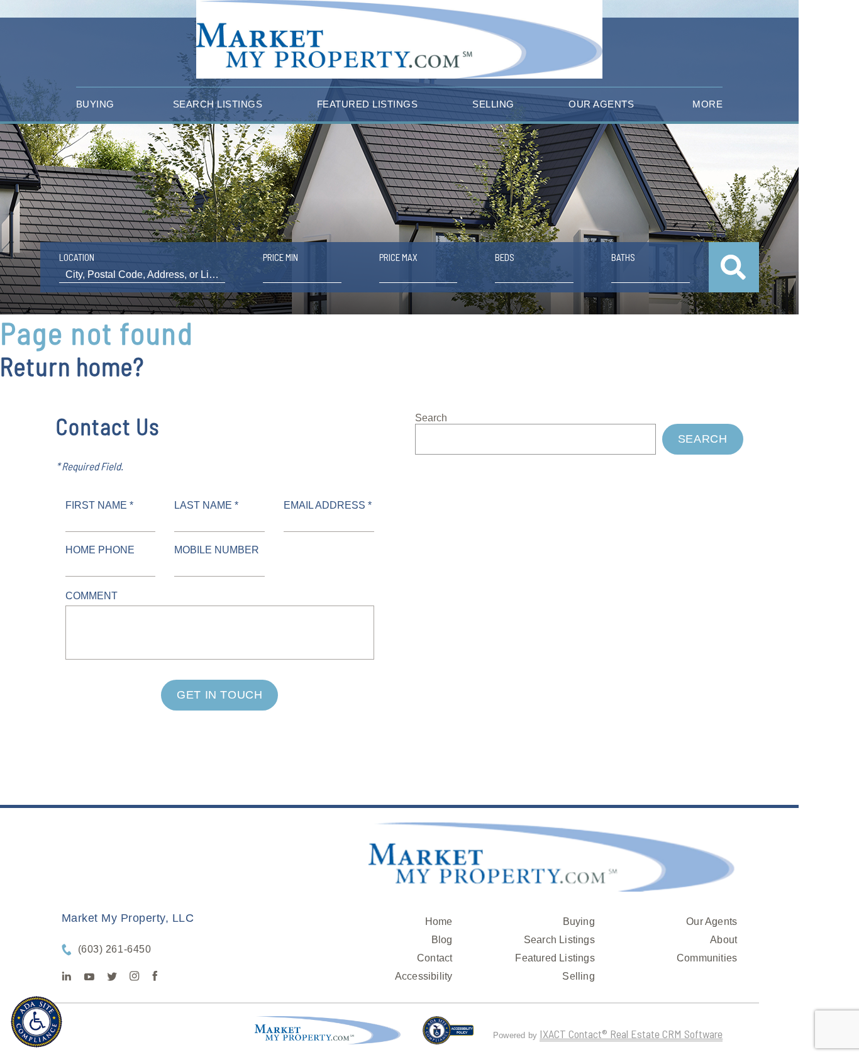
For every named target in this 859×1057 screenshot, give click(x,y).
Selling (493, 104)
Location (76, 257)
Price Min (280, 257)
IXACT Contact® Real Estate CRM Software (631, 1034)
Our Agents (601, 104)
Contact (434, 958)
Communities (707, 958)
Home (439, 921)
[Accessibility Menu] (36, 1022)
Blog (442, 939)
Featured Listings (367, 104)
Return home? (72, 366)
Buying (95, 104)
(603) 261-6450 (114, 949)
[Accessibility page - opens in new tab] (448, 1036)
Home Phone (100, 550)
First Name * (99, 505)
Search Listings (218, 104)
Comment (91, 595)
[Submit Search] (734, 267)
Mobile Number (216, 550)
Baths (623, 257)
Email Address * (328, 505)
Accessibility (424, 976)
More (707, 104)
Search (431, 417)
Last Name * (206, 505)
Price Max (398, 257)
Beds (504, 257)
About (723, 939)
